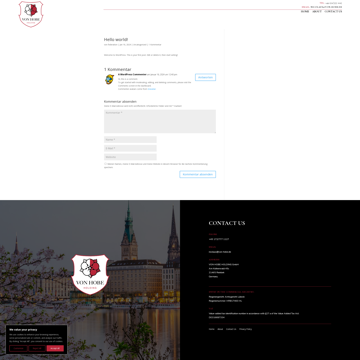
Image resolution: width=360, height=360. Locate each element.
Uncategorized (139, 44)
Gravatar (152, 89)
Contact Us (333, 12)
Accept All (55, 348)
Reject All (37, 348)
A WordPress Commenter (132, 74)
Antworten (205, 77)
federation (112, 44)
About (317, 12)
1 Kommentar (155, 44)
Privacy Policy (245, 329)
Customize (18, 348)
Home (305, 12)
